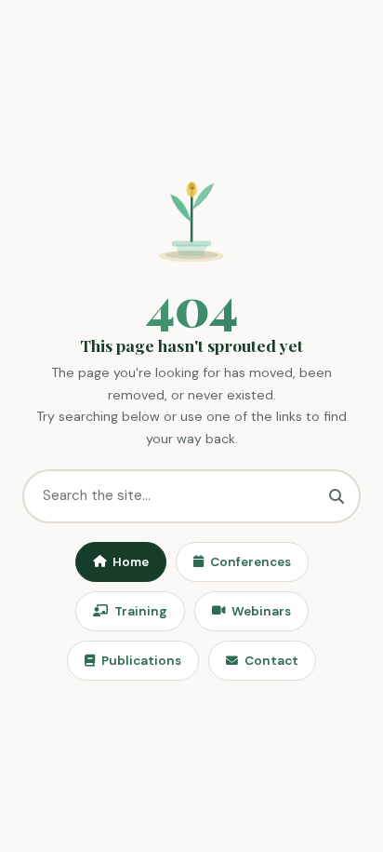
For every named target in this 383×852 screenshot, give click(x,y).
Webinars (261, 611)
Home (130, 562)
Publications (141, 661)
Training (140, 611)
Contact (271, 661)
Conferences (250, 562)
